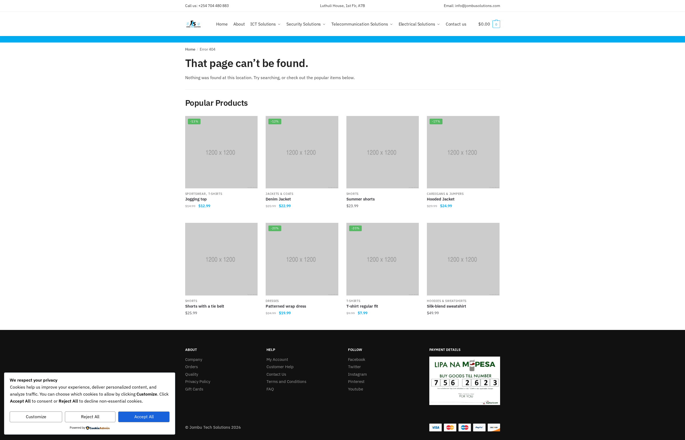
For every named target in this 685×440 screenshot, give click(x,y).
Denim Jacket (278, 199)
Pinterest (356, 381)
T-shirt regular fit (362, 306)
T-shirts (215, 194)
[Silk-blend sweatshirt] (463, 259)
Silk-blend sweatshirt (446, 306)
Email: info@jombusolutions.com (472, 5)
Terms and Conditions (286, 381)
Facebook (356, 359)
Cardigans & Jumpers (445, 194)
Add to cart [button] (221, 216)
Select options (463, 323)
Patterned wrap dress (286, 306)
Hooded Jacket (441, 199)
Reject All (90, 416)
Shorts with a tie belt (204, 306)
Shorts (352, 194)
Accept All (144, 416)
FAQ (270, 389)
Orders (191, 366)
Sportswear (195, 194)
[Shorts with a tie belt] (221, 259)
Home (190, 49)
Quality (191, 374)
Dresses (272, 301)
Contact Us (276, 374)
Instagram (357, 374)
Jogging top (196, 199)
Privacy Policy (197, 381)
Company (193, 359)
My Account (277, 359)
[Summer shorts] (382, 152)
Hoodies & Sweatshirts (446, 301)
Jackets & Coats (279, 194)
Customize (36, 416)
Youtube (355, 389)
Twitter (354, 366)
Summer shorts (360, 199)
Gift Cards (194, 389)
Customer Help (280, 366)
